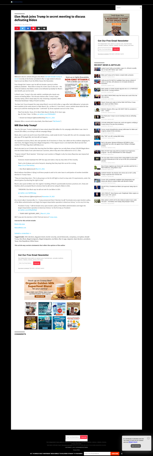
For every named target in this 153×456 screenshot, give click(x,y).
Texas (16, 241)
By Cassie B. (110, 126)
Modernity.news (20, 224)
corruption (80, 237)
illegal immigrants (33, 239)
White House (34, 241)
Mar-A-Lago (62, 239)
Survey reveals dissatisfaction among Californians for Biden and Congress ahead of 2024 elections (119, 130)
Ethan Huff (28, 24)
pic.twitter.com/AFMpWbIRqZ (27, 210)
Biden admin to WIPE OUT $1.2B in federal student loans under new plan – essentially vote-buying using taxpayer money (119, 200)
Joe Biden (55, 239)
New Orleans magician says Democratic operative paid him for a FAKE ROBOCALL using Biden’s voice (119, 166)
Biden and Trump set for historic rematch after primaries (117, 75)
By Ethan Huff (110, 92)
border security (51, 237)
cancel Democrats (63, 237)
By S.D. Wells (111, 99)
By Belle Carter (111, 85)
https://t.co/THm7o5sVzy (26, 165)
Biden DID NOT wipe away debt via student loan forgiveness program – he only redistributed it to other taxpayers (118, 151)
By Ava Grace (111, 154)
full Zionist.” (57, 121)
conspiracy (72, 237)
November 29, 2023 (48, 196)
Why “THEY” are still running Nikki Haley (112, 136)
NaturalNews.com (20, 228)
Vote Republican (24, 241)
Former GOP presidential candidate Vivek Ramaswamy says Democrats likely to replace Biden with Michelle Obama (118, 180)
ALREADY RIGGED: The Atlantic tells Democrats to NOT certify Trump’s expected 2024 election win (118, 173)
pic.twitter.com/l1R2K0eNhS (46, 114)
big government (40, 237)
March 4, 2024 (50, 118)
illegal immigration (45, 239)
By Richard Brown (112, 183)
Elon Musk (23, 239)
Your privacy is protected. (23, 268)
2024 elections (29, 237)
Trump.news (53, 217)
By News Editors (111, 71)
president (87, 239)
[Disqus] (53, 359)
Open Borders (78, 239)
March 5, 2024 (40, 169)
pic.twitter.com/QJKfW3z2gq (27, 193)
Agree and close (136, 446)
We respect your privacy (67, 445)
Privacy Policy (76, 450)
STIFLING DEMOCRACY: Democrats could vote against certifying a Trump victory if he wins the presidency (119, 123)
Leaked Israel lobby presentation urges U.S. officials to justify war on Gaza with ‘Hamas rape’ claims (118, 69)
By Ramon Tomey (111, 105)
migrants (70, 239)
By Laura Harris (111, 133)
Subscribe (115, 453)
